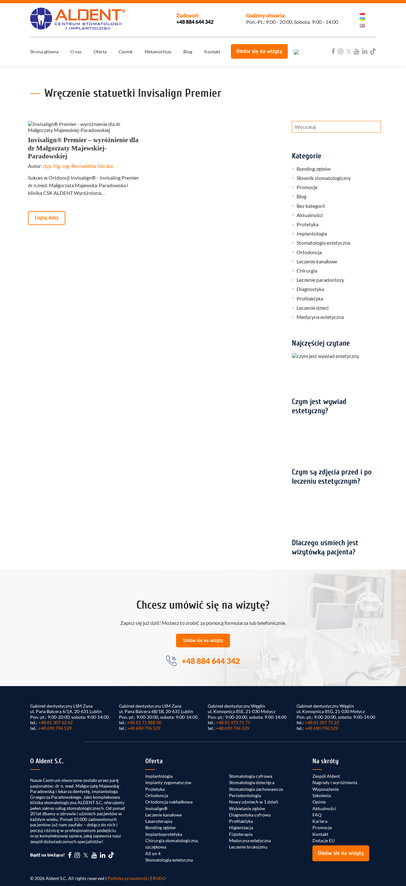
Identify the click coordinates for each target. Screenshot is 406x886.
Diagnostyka (310, 289)
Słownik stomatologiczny (324, 178)
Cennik (126, 51)
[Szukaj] (369, 128)
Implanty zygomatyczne (168, 782)
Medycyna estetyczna (320, 317)
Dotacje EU (323, 840)
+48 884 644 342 (194, 22)
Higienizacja (241, 827)
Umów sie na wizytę (341, 853)
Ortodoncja (309, 252)
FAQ (316, 814)
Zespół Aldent (326, 776)
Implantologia (312, 233)
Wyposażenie (325, 789)
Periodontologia (245, 795)
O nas (76, 51)
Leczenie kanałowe (317, 261)
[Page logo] (77, 19)
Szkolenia (321, 795)
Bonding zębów (314, 169)
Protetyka (307, 224)
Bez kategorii (311, 206)
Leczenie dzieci (313, 308)
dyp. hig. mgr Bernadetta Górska (78, 166)
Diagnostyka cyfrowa (250, 814)
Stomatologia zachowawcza (256, 789)
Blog (187, 51)
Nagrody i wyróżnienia (334, 782)
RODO (159, 878)
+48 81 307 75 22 (322, 722)
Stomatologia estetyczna (323, 243)
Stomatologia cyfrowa (250, 776)
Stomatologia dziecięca (251, 782)
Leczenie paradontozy (320, 280)
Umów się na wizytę (259, 51)
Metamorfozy (158, 51)
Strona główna (44, 51)
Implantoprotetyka (163, 834)
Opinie (319, 801)
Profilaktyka (310, 298)
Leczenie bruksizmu (248, 847)
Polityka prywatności (128, 878)
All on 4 (152, 853)
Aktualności (310, 215)
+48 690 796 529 (55, 728)
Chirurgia (307, 271)
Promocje (307, 187)
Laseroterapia (158, 821)
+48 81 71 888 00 (144, 722)
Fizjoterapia (240, 834)
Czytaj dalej (46, 218)
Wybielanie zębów (247, 808)
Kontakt (212, 51)
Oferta (100, 51)
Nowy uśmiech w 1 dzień (253, 801)
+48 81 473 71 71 (233, 722)
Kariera (319, 821)
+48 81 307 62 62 (55, 722)
